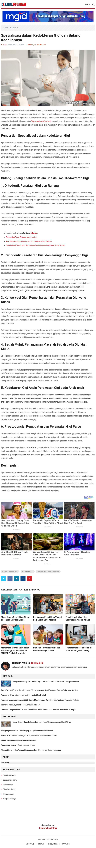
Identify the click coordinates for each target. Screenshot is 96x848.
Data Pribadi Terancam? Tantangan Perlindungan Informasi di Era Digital (35, 245)
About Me (30, 844)
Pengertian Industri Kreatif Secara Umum (18, 745)
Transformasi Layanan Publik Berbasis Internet (20, 705)
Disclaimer (53, 844)
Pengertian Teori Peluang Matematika (21, 237)
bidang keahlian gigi (9, 571)
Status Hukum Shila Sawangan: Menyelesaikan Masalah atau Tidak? (29, 736)
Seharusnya (8, 785)
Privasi (41, 844)
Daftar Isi (66, 844)
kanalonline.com (10, 780)
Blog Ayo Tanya (9, 798)
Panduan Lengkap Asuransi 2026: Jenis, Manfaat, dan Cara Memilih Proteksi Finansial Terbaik (40, 700)
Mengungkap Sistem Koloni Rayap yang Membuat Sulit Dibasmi (27, 731)
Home (6, 27)
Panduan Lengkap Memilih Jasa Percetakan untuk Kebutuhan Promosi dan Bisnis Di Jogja (38, 710)
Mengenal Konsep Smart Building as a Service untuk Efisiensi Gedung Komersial (45, 682)
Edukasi (13, 27)
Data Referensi (9, 775)
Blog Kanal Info (51, 839)
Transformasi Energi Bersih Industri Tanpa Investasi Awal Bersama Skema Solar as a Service (39, 690)
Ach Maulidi (12, 45)
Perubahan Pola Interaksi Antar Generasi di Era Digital (23, 695)
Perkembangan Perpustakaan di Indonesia (18, 740)
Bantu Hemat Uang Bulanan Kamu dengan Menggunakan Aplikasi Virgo (41, 722)
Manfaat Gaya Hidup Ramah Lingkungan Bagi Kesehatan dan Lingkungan (31, 750)
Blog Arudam (8, 794)
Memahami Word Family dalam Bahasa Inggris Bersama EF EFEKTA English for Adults (15, 650)
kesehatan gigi (27, 571)
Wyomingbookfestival (40, 121)
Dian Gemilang (9, 789)
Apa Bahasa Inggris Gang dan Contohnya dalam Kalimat (29, 241)
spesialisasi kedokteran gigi (48, 571)
